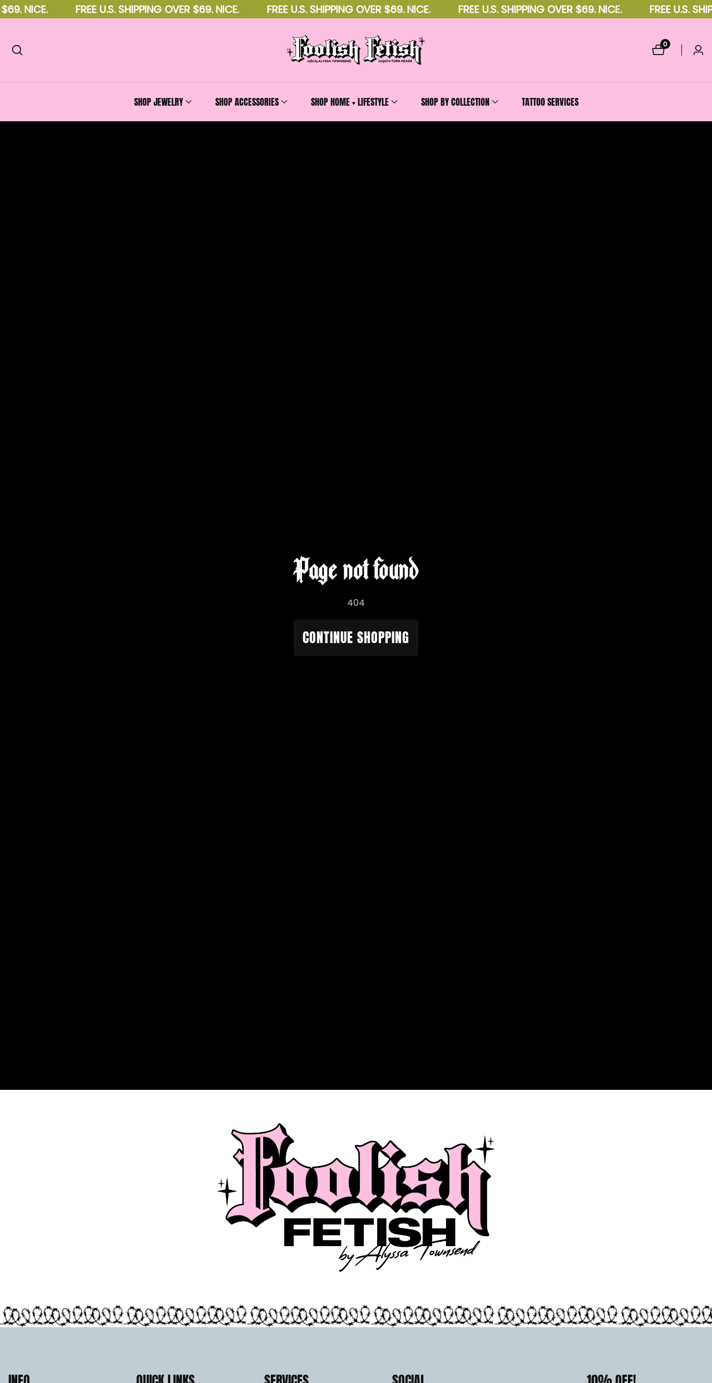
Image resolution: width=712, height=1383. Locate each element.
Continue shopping (356, 638)
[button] (158, 101)
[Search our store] (17, 50)
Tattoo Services (550, 101)
